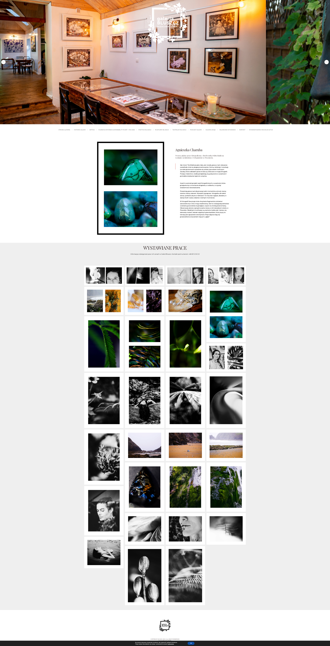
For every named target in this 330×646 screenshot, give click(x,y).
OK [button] (191, 643)
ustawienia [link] (171, 644)
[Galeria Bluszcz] (167, 22)
